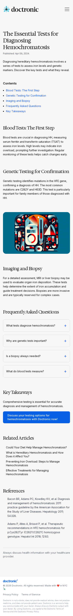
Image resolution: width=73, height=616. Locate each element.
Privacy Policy (10, 594)
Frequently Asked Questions (23, 106)
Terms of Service (30, 594)
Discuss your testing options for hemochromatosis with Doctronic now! (32, 417)
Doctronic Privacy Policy (28, 611)
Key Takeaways (16, 111)
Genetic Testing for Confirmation (26, 95)
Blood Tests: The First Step (22, 90)
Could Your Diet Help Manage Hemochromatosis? (36, 447)
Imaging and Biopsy (18, 100)
